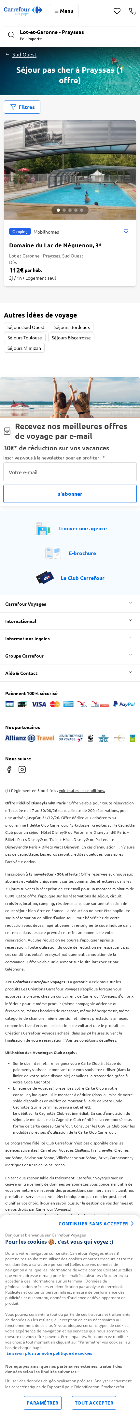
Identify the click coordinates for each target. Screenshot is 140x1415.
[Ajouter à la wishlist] (126, 231)
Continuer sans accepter (93, 1224)
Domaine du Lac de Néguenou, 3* (55, 245)
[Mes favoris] (117, 11)
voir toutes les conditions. (82, 790)
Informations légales (27, 638)
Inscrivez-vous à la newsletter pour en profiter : (54, 458)
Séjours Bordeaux (72, 327)
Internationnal (20, 621)
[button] (70, 35)
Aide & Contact (21, 673)
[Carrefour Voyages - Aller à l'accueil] (23, 11)
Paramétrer (43, 1403)
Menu (66, 10)
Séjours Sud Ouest (26, 327)
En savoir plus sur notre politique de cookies (49, 1353)
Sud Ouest (24, 54)
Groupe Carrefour (24, 656)
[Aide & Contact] (132, 11)
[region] (70, 1315)
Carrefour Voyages (25, 604)
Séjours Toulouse (24, 337)
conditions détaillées (97, 1040)
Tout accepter (94, 1403)
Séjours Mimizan (24, 348)
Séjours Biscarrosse (71, 337)
